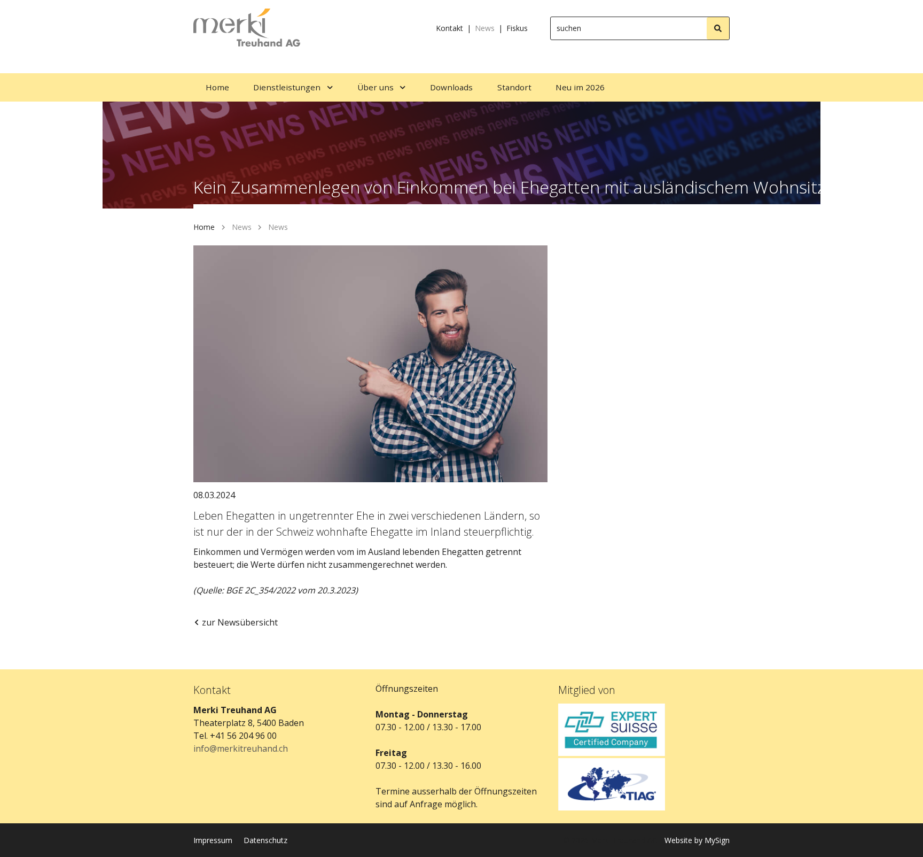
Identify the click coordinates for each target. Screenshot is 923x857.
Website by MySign (697, 840)
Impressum (212, 840)
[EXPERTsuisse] (644, 730)
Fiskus (517, 28)
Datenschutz (265, 840)
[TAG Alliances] (644, 784)
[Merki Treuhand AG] (246, 28)
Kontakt (449, 28)
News (485, 28)
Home (204, 227)
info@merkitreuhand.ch (240, 748)
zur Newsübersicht (240, 622)
